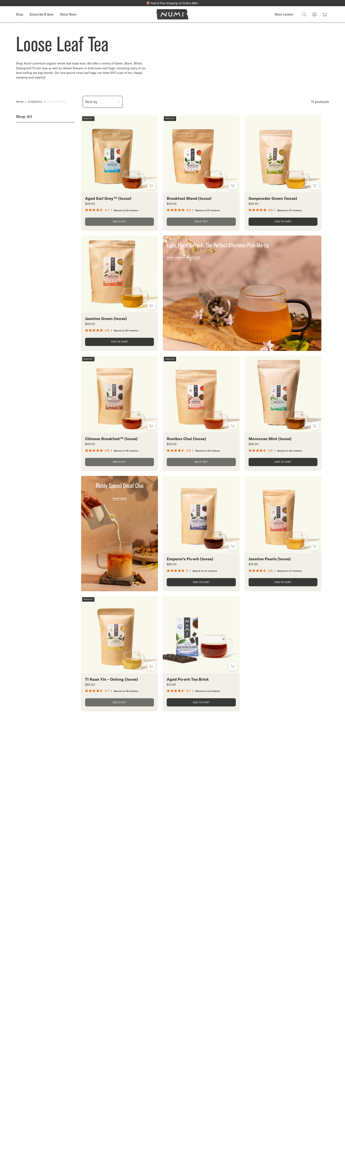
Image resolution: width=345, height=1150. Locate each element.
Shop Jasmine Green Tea (183, 257)
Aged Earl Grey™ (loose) (108, 198)
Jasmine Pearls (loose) (270, 559)
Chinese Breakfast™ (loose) (111, 439)
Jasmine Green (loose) (106, 318)
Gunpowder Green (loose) (273, 198)
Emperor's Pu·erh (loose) (190, 559)
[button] (304, 14)
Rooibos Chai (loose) (186, 439)
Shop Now (120, 498)
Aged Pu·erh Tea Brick (188, 679)
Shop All (24, 116)
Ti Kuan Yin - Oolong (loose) (111, 679)
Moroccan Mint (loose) (270, 439)
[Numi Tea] (172, 14)
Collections (35, 101)
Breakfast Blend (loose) (189, 198)
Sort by (91, 101)
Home (19, 101)
